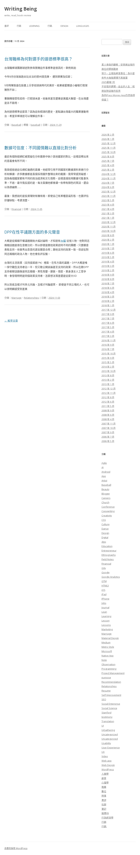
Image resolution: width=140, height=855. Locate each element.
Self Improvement (111, 695)
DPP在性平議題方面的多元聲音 (32, 232)
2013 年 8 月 (108, 375)
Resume (106, 690)
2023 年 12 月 (109, 191)
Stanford (106, 712)
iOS (103, 590)
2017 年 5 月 (108, 327)
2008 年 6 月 (108, 414)
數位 (104, 791)
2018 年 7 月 (108, 283)
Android (106, 471)
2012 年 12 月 (109, 388)
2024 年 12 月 (109, 174)
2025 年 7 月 (108, 161)
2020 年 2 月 (108, 239)
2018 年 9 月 (108, 274)
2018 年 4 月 (108, 292)
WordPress (108, 769)
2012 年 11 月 (109, 393)
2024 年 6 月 (108, 187)
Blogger (106, 493)
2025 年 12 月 (109, 143)
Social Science (109, 708)
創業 (104, 778)
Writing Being (20, 8)
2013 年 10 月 (109, 371)
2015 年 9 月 (108, 358)
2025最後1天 (108, 82)
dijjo (104, 541)
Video (105, 756)
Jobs (104, 603)
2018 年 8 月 (108, 279)
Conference (108, 506)
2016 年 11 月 (109, 340)
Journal (105, 607)
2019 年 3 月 (108, 266)
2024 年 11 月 (109, 178)
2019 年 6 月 (108, 252)
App (104, 476)
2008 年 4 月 (108, 419)
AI (103, 467)
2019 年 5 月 (108, 257)
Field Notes (108, 559)
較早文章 (11, 320)
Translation (108, 721)
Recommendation (111, 682)
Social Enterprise (111, 703)
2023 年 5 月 (108, 200)
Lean (104, 611)
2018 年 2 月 (108, 301)
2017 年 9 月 (108, 314)
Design (64, 26)
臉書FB (105, 813)
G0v (104, 568)
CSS (104, 520)
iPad (104, 594)
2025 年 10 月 (109, 152)
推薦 (104, 787)
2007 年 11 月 (109, 423)
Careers (106, 498)
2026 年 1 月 (108, 139)
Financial (16, 209)
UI (103, 725)
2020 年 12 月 (109, 222)
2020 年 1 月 (108, 244)
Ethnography (109, 555)
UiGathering (108, 730)
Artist (104, 480)
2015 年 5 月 (108, 362)
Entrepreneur (109, 550)
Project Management (113, 673)
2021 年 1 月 (108, 217)
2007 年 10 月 (109, 428)
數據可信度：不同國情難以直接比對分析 (40, 147)
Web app (107, 760)
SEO (104, 699)
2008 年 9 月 (108, 410)
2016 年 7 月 (108, 349)
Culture (106, 524)
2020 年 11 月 (109, 226)
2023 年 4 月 (108, 204)
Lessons (106, 625)
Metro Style (108, 647)
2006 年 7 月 (108, 436)
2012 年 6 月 (108, 401)
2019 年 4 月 (108, 261)
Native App (108, 655)
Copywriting (108, 511)
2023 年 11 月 (109, 196)
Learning (34, 26)
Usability (106, 743)
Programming (109, 668)
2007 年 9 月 (108, 432)
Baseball (16, 124)
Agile (104, 463)
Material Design (110, 638)
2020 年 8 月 (108, 235)
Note (104, 660)
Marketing (107, 629)
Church (105, 502)
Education (107, 546)
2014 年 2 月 (108, 366)
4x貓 (63, 240)
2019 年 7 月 (108, 248)
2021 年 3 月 (108, 213)
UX (103, 752)
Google (106, 572)
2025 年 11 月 (109, 147)
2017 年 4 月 (108, 331)
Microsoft (107, 651)
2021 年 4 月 (108, 209)
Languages (82, 26)
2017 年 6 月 (108, 323)
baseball (35, 124)
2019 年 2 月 (108, 270)
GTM (104, 581)
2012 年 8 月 (108, 397)
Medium (106, 642)
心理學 (105, 782)
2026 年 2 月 (108, 134)
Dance (105, 528)
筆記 (104, 808)
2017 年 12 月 (109, 309)
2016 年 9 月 (108, 344)
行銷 (19, 26)
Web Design (108, 765)
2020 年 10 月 (109, 231)
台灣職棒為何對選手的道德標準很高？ (38, 58)
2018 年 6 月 (108, 287)
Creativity (107, 515)
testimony (107, 717)
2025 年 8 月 (108, 156)
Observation (108, 664)
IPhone (105, 598)
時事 (104, 795)
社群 (104, 804)
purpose (106, 677)
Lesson (106, 620)
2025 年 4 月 (108, 165)
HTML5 (105, 585)
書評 (6, 26)
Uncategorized (110, 734)
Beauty (105, 489)
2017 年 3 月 (108, 336)
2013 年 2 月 (108, 379)
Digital (105, 537)
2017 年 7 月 (108, 318)
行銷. (50, 26)
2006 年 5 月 (108, 441)
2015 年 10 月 (109, 353)
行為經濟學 (107, 817)
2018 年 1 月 (108, 305)
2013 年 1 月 (108, 384)
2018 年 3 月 (108, 296)
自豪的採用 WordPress (15, 848)
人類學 (105, 773)
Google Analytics (111, 576)
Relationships (31, 297)
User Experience (111, 747)
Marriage (16, 297)
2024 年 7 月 (108, 182)
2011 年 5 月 (108, 406)
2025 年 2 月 (108, 169)
